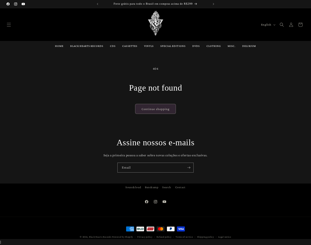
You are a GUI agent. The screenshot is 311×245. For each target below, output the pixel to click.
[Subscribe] (188, 168)
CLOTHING (213, 46)
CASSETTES (129, 46)
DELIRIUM (249, 46)
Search (166, 187)
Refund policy (164, 236)
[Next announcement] (213, 4)
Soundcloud (133, 187)
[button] (9, 24)
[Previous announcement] (97, 4)
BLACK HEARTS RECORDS (86, 46)
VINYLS (149, 46)
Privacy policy (145, 236)
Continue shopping (155, 109)
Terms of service (184, 236)
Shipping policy (205, 236)
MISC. (231, 46)
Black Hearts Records (100, 236)
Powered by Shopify (122, 236)
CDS (113, 46)
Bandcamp (151, 187)
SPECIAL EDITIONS (173, 46)
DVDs (196, 46)
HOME (59, 46)
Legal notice (224, 236)
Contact (180, 187)
